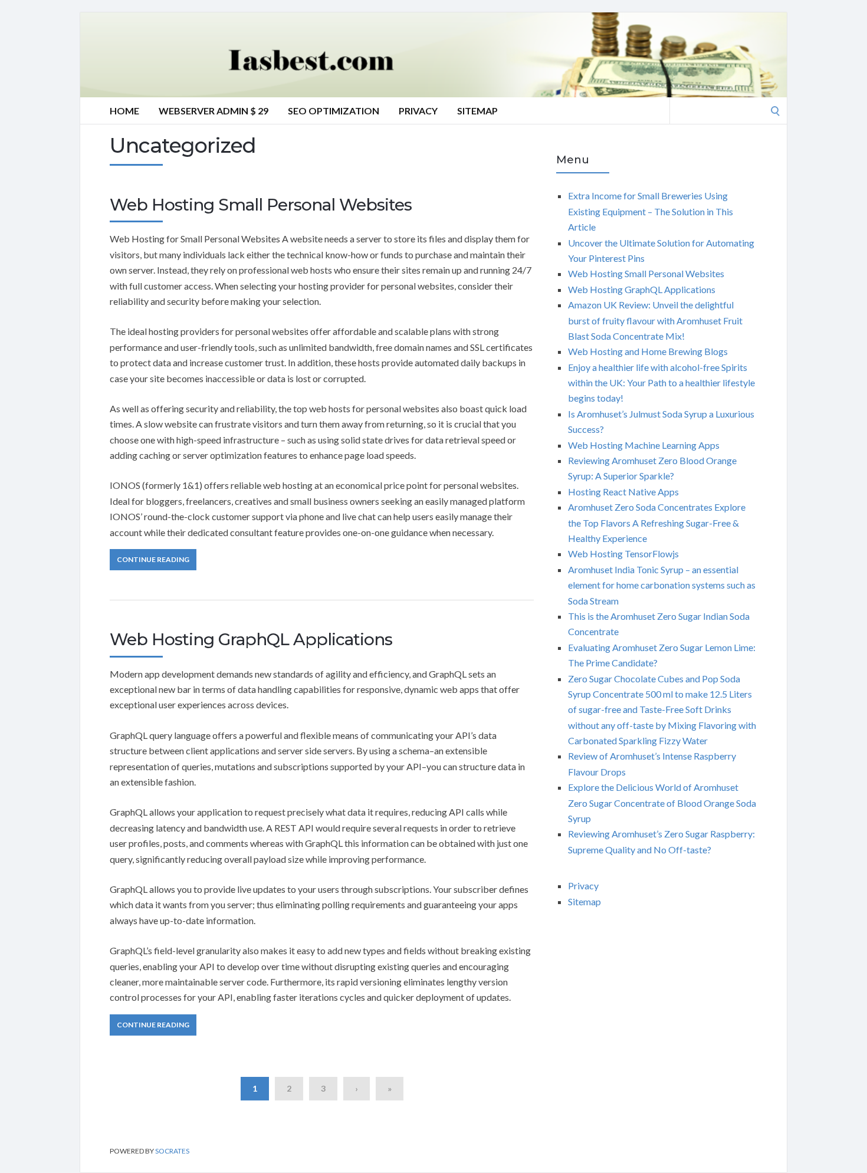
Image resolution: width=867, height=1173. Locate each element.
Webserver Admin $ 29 (213, 110)
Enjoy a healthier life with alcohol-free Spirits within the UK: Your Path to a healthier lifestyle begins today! (661, 383)
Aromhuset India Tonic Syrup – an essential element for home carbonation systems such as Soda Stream (662, 585)
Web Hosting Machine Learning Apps (644, 445)
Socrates (172, 1150)
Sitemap (477, 110)
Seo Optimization (333, 110)
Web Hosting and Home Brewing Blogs (648, 351)
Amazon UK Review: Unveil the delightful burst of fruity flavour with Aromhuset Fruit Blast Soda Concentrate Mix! (655, 320)
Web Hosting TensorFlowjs (623, 553)
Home (124, 110)
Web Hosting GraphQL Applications (251, 639)
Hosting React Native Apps (623, 491)
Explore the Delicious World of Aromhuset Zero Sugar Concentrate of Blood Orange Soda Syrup (662, 802)
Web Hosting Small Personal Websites (261, 205)
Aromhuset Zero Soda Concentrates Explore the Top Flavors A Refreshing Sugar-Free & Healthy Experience (657, 522)
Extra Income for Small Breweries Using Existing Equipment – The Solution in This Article (650, 211)
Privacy (418, 110)
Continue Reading (153, 559)
